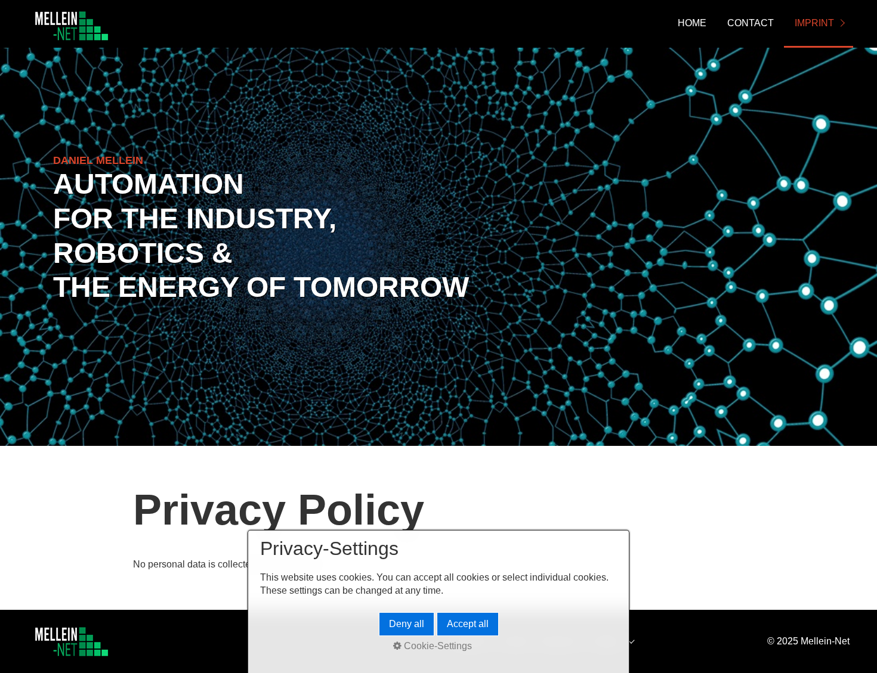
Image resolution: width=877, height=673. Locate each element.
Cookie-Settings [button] (437, 646)
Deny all (406, 624)
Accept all (468, 624)
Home (692, 23)
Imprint (814, 23)
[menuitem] (691, 24)
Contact (750, 23)
